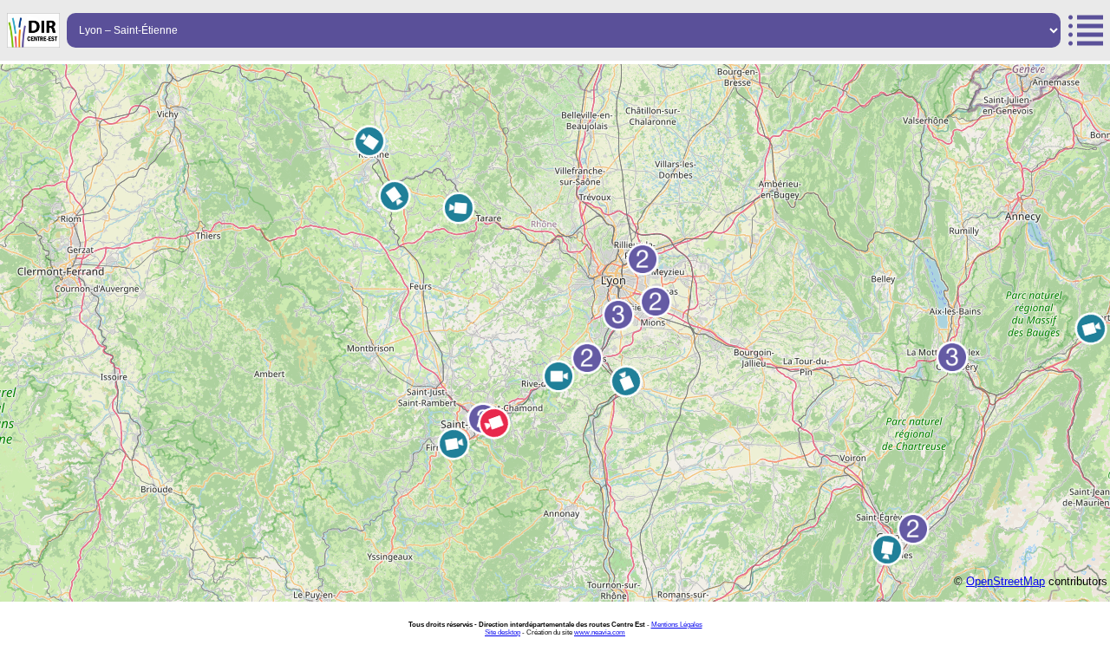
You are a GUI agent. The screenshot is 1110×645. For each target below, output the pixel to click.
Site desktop (502, 632)
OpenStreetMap (1005, 581)
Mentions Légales (676, 625)
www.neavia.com (599, 632)
